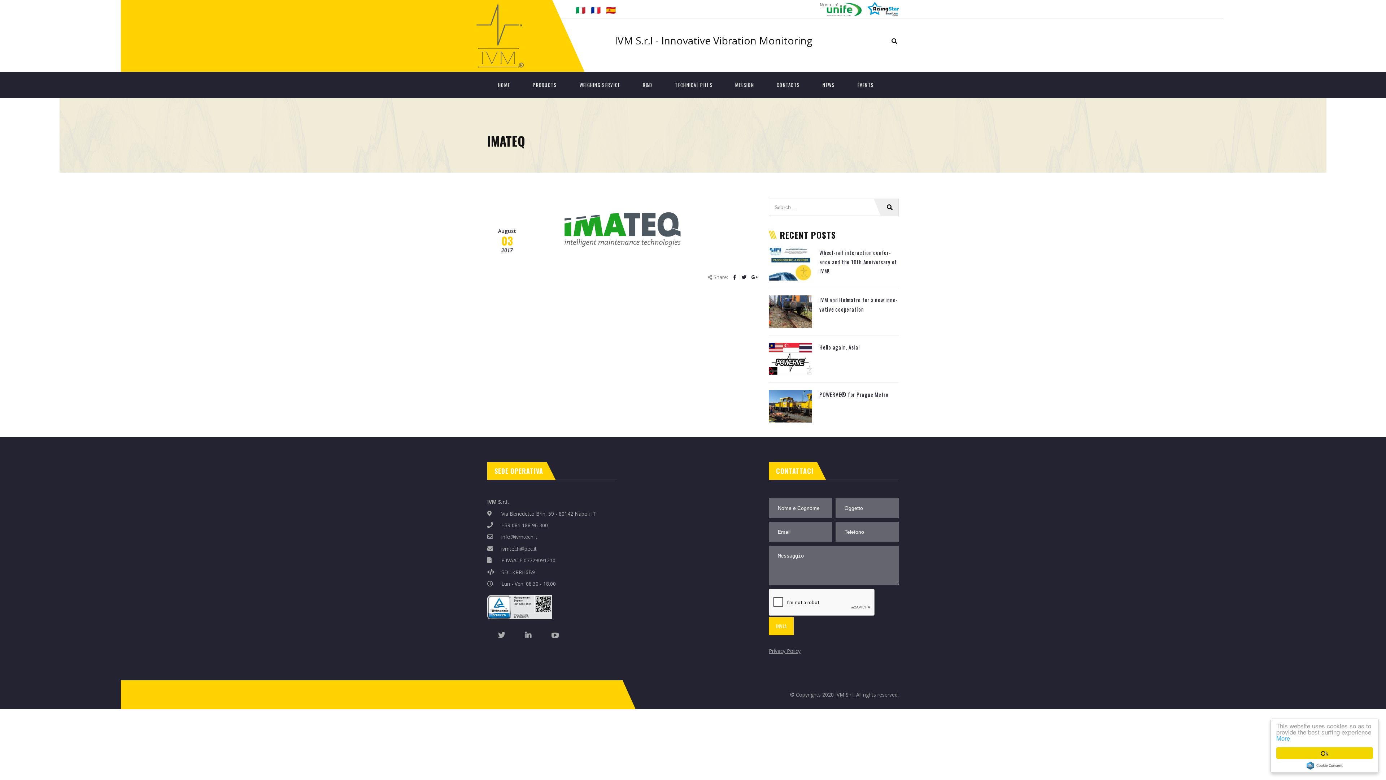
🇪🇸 (611, 9)
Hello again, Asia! (839, 347)
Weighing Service (600, 84)
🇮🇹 (580, 9)
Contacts (788, 84)
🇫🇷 (596, 9)
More (1283, 737)
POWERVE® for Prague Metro (854, 394)
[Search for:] (834, 202)
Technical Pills (693, 84)
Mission (744, 84)
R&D (647, 84)
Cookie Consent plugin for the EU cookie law (1325, 766)
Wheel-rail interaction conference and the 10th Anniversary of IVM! (858, 261)
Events (866, 84)
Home (504, 84)
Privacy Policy (785, 650)
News (828, 84)
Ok (1325, 753)
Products (545, 84)
